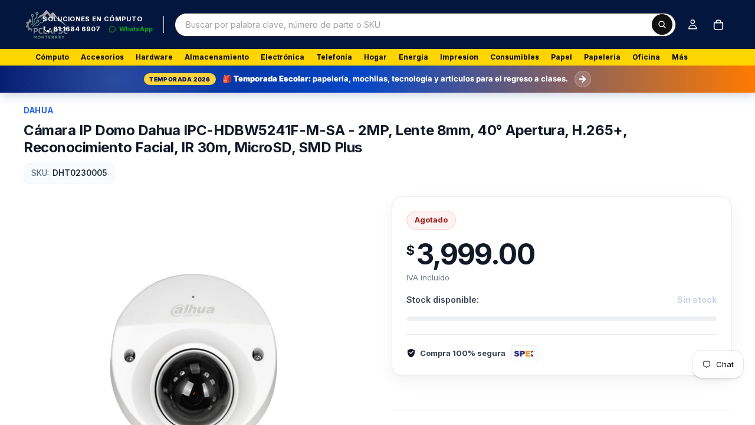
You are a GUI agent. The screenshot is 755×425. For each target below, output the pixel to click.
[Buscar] (662, 24)
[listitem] (680, 57)
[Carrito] (718, 25)
